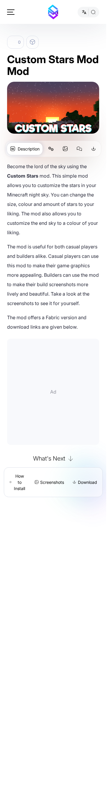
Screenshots (52, 482)
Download (87, 482)
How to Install (19, 482)
